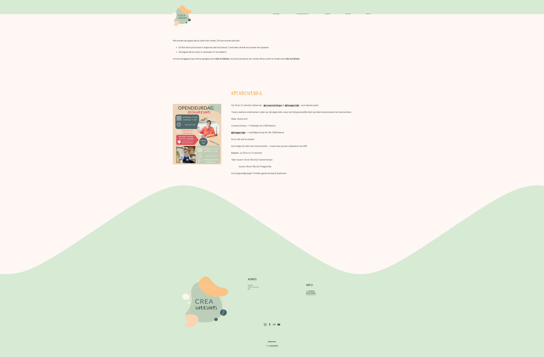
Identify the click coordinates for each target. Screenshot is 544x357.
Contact (368, 13)
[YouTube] (278, 324)
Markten (327, 13)
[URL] (274, 324)
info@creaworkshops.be (311, 292)
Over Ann (347, 13)
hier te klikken (222, 58)
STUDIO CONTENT (274, 345)
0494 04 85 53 (311, 291)
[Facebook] (269, 324)
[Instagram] (265, 324)
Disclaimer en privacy (272, 341)
